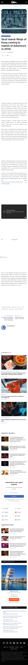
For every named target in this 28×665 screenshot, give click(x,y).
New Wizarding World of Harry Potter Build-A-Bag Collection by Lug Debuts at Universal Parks (18, 447)
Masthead (11, 647)
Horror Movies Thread (7, 619)
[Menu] (2, 2)
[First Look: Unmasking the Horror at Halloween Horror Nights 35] (14, 386)
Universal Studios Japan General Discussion (12, 616)
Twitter (25, 66)
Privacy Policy (12, 500)
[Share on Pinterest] (8, 55)
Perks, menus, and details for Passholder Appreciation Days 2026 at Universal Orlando (18, 472)
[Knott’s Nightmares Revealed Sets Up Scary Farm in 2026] (14, 409)
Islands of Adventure (6, 307)
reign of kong (4, 309)
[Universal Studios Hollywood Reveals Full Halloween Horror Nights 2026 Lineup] (5, 455)
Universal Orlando (6, 36)
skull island (11, 309)
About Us (6, 647)
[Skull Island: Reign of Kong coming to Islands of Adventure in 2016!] (14, 21)
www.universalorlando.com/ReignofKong (13, 182)
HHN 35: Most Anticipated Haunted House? (12, 627)
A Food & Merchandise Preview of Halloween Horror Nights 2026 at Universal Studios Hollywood (13, 374)
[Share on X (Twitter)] (5, 55)
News (22, 307)
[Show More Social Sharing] (10, 55)
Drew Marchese (10, 52)
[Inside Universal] (14, 2)
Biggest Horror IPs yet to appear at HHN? (12, 623)
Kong (19, 307)
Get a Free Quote (14, 599)
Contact (17, 647)
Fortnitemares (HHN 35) (8, 630)
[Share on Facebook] (2, 55)
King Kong (14, 307)
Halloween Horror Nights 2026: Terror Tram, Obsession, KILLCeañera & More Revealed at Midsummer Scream (18, 545)
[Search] (26, 2)
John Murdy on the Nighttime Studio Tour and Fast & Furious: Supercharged (7, 319)
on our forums (17, 285)
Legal (21, 647)
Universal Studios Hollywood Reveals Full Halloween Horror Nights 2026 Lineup (17, 455)
